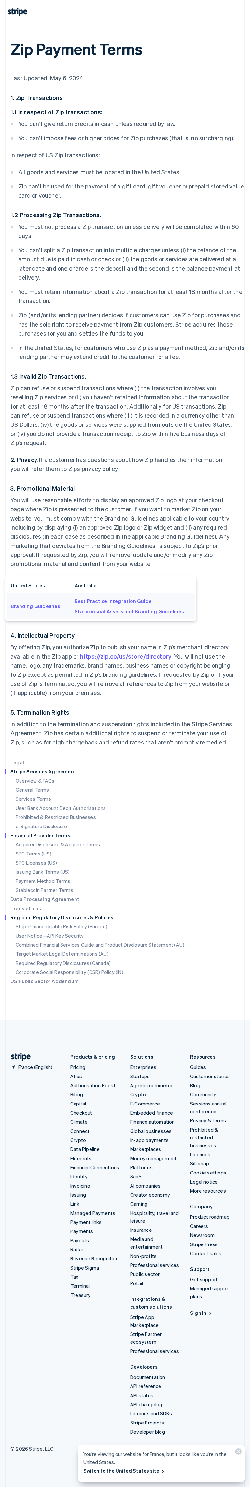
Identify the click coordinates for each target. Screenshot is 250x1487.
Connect (80, 1131)
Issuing (78, 1194)
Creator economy (150, 1194)
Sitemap (199, 1163)
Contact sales (206, 1253)
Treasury (80, 1295)
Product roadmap (209, 1217)
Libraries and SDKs (151, 1413)
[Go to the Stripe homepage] (18, 1057)
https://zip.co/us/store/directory (126, 656)
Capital (78, 1103)
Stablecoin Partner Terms (44, 890)
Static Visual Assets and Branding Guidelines (129, 611)
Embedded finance (151, 1112)
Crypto (78, 1140)
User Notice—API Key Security (50, 935)
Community (203, 1094)
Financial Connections (94, 1167)
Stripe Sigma (84, 1267)
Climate (79, 1122)
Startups (140, 1076)
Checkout (81, 1112)
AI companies (145, 1185)
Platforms (141, 1167)
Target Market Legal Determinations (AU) (62, 954)
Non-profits (143, 1256)
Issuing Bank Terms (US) (43, 872)
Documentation (147, 1377)
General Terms (32, 789)
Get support (204, 1279)
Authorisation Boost (93, 1085)
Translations (25, 908)
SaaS (136, 1176)
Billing (76, 1094)
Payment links (86, 1222)
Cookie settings (208, 1172)
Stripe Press (204, 1244)
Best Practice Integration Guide (113, 601)
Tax (74, 1276)
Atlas (76, 1076)
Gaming (138, 1204)
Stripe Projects (147, 1422)
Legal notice (204, 1181)
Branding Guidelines (35, 606)
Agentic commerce (152, 1085)
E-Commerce (145, 1103)
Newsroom (202, 1235)
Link (74, 1204)
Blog (195, 1085)
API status (141, 1395)
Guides (198, 1067)
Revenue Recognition (94, 1258)
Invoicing (80, 1185)
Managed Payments (92, 1213)
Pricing (77, 1067)
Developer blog (147, 1431)
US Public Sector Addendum (44, 981)
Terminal (80, 1286)
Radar (76, 1249)
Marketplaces (145, 1149)
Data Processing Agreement (44, 899)
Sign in (198, 1313)
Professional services (154, 1265)
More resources (208, 1191)
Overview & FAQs (35, 780)
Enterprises (143, 1067)
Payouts (79, 1240)
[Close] (237, 1453)
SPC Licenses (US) (36, 862)
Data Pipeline (85, 1149)
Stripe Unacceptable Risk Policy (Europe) (61, 926)
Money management (153, 1158)
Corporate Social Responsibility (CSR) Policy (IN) (69, 972)
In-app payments (149, 1140)
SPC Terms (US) (33, 853)
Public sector (145, 1274)
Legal (17, 762)
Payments (81, 1231)
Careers (199, 1226)
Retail (136, 1283)
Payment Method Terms (43, 881)
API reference (145, 1386)
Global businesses (151, 1131)
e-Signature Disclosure (41, 826)
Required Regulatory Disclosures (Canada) (63, 963)
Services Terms (33, 799)
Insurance (141, 1230)
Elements (81, 1158)
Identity (79, 1176)
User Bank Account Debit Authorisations (61, 808)
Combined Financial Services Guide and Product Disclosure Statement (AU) (100, 944)
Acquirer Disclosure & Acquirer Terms (58, 844)
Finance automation (152, 1122)
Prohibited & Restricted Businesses (56, 817)
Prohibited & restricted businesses (204, 1137)
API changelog (146, 1404)
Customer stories (210, 1076)
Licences (200, 1154)
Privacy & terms (208, 1120)
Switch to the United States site (121, 1470)
